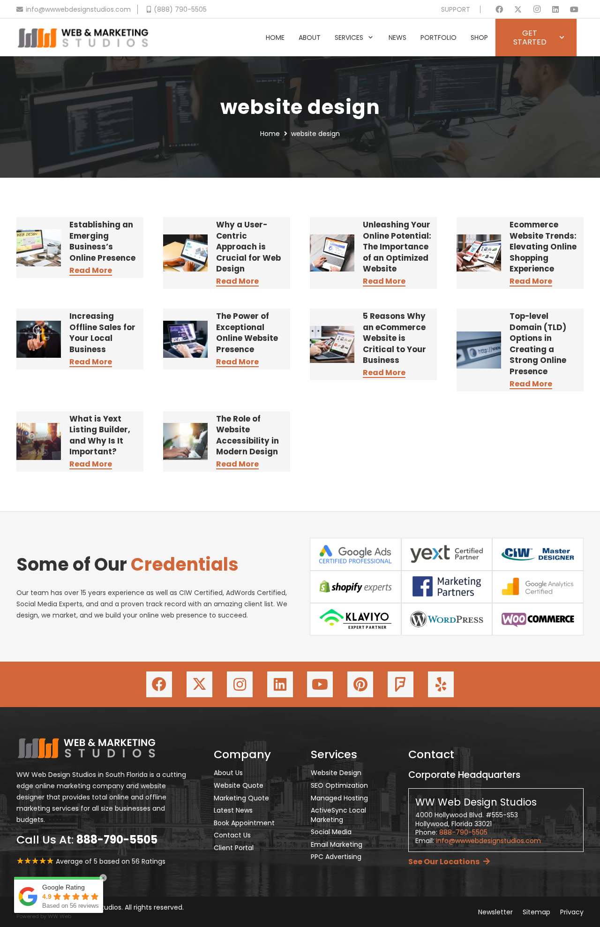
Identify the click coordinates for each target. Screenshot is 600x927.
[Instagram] (536, 9)
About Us (228, 772)
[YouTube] (574, 9)
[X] (518, 9)
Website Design (336, 772)
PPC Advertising (336, 856)
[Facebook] (499, 9)
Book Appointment (244, 823)
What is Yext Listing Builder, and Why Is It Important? (99, 435)
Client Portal (234, 847)
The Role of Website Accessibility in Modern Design (247, 435)
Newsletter (495, 912)
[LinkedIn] (555, 9)
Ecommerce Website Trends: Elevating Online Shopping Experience (543, 246)
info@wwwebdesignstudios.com (488, 840)
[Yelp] (441, 684)
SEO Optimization (339, 785)
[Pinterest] (360, 684)
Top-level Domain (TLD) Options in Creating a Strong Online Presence (538, 343)
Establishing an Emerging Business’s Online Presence (102, 241)
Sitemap (536, 912)
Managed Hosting (339, 798)
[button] (371, 38)
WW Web (59, 916)
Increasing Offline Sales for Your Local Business (102, 332)
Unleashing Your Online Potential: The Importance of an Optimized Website (397, 246)
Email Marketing (336, 844)
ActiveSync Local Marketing (338, 815)
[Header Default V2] (83, 37)
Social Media (331, 832)
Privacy (572, 912)
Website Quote (238, 785)
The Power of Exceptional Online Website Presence (247, 332)
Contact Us (232, 835)
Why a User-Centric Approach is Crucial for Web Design (248, 246)
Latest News (233, 810)
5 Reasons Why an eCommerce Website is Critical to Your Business (394, 338)
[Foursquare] (400, 684)
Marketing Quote (241, 798)
